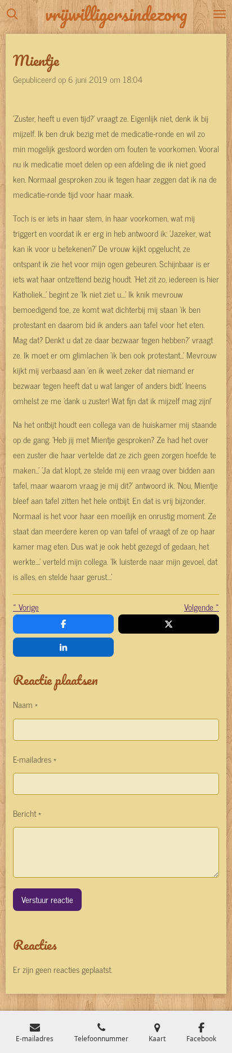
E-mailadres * (34, 759)
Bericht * (27, 813)
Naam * (25, 704)
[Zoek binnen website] (12, 14)
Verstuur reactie (47, 899)
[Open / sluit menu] (219, 14)
